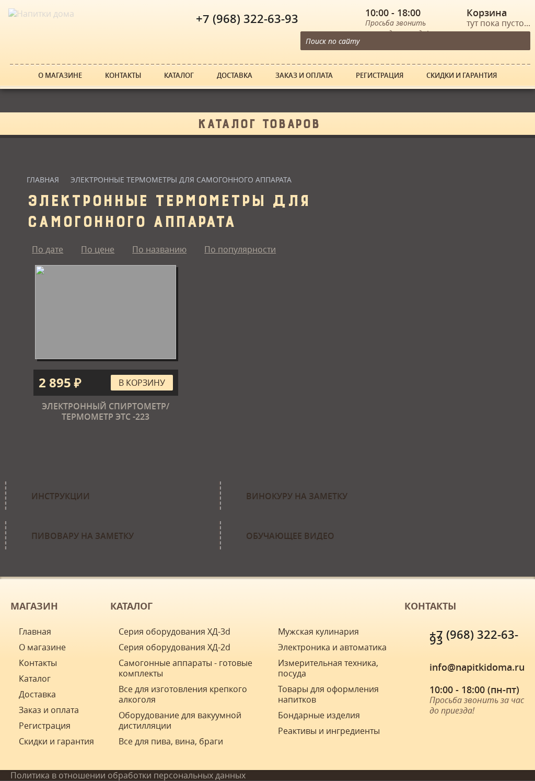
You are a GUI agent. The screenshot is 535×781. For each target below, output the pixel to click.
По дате (47, 249)
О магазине (60, 75)
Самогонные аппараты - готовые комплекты (185, 668)
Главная (43, 180)
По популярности (240, 249)
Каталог (179, 75)
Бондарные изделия (319, 715)
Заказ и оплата (304, 75)
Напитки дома (28, 5)
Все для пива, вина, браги (171, 741)
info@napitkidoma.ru (477, 667)
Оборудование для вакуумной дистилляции (180, 720)
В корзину (142, 382)
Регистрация (379, 75)
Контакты (123, 75)
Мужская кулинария (318, 631)
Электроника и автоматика (332, 647)
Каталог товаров (258, 121)
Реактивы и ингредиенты (329, 731)
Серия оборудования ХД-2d (174, 647)
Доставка (234, 75)
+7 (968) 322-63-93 (247, 19)
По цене (97, 249)
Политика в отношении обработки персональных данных (128, 775)
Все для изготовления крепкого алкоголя (183, 694)
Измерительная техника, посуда (328, 668)
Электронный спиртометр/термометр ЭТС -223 (105, 411)
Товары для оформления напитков (328, 694)
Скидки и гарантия (461, 75)
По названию (159, 249)
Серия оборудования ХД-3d (174, 631)
